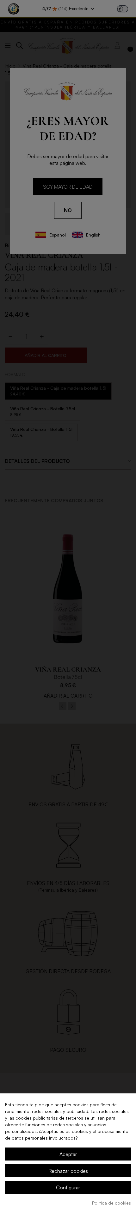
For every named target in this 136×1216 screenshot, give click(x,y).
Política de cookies (111, 1203)
